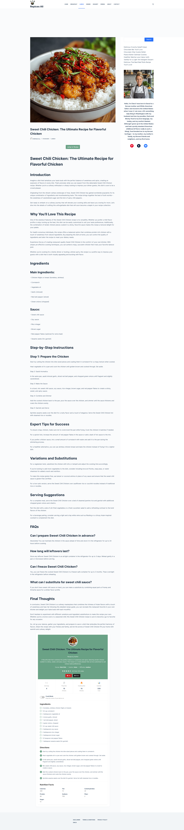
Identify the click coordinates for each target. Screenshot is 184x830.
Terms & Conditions (89, 820)
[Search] (153, 4)
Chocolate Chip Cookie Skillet (135, 52)
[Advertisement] (92, 22)
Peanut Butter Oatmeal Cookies (135, 55)
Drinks (103, 4)
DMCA (75, 822)
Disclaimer (76, 820)
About (109, 4)
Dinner (88, 4)
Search (148, 39)
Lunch (82, 4)
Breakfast (73, 4)
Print (77, 675)
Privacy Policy (102, 820)
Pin (69, 675)
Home (66, 4)
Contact (117, 4)
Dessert (95, 4)
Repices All (36, 6)
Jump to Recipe (72, 147)
